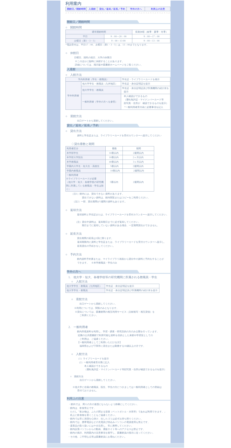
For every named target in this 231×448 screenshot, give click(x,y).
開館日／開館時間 (76, 9)
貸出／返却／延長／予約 (112, 9)
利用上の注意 (157, 9)
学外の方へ (136, 9)
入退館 (92, 9)
